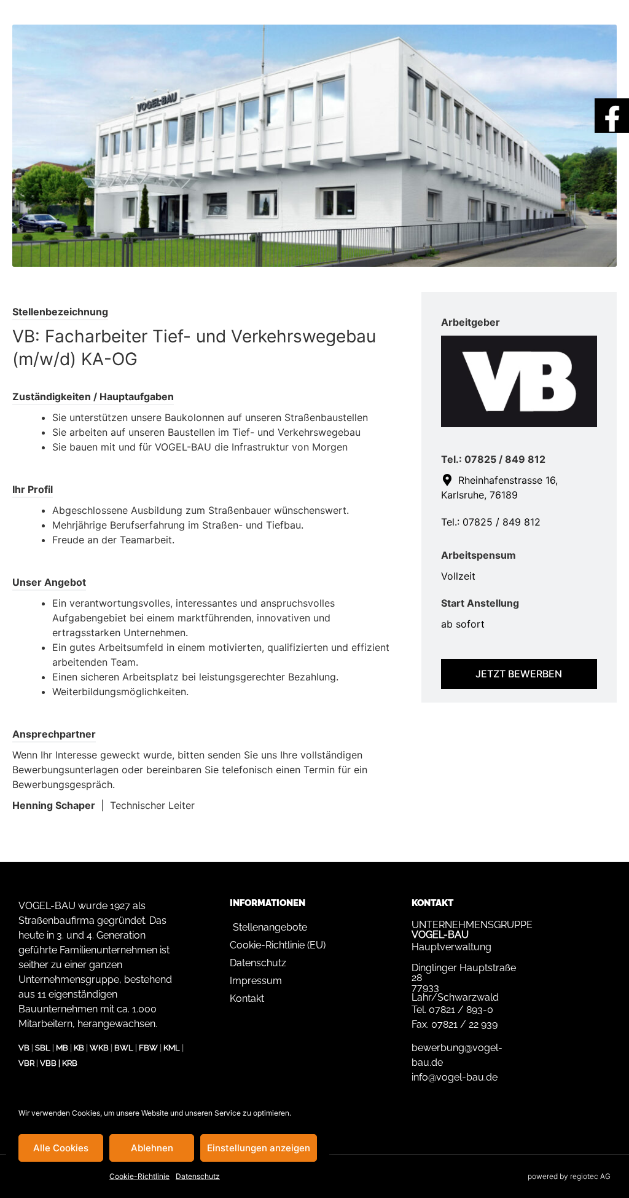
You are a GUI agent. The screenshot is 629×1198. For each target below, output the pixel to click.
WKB (99, 1047)
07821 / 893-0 (461, 1009)
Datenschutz (198, 1176)
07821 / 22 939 (464, 1024)
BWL (123, 1047)
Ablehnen (152, 1148)
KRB (69, 1063)
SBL (42, 1047)
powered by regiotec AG (569, 1176)
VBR (26, 1063)
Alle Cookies (60, 1148)
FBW (148, 1047)
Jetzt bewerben (518, 674)
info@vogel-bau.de (455, 1077)
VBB (48, 1063)
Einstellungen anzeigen (258, 1148)
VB (23, 1047)
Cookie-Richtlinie (139, 1176)
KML (171, 1047)
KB (79, 1047)
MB (62, 1047)
